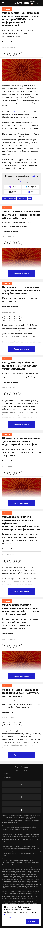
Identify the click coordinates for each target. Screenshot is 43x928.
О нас (6, 773)
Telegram (23, 182)
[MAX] (21, 810)
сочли (15, 111)
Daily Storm (21, 3)
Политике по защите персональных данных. (15, 829)
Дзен (30, 182)
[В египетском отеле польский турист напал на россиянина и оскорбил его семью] (4, 318)
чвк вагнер (22, 198)
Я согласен (32, 921)
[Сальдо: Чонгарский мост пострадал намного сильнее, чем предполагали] (4, 394)
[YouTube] (21, 790)
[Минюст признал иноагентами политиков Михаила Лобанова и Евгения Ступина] (4, 243)
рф (29, 198)
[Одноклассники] (21, 803)
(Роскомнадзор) (21, 819)
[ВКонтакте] (21, 797)
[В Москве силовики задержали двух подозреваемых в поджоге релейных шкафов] (4, 473)
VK (35, 182)
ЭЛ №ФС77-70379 (7, 820)
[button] (3, 4)
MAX (33, 176)
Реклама (7, 777)
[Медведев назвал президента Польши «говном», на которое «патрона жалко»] (4, 724)
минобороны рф (9, 198)
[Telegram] (21, 784)
